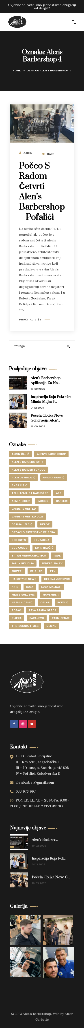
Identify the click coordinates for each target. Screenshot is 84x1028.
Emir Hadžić (44, 547)
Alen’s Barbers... (45, 839)
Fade (57, 555)
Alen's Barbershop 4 (27, 461)
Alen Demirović (23, 477)
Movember (50, 594)
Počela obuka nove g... (51, 877)
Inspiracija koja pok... (49, 858)
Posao (16, 610)
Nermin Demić (22, 602)
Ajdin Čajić (20, 454)
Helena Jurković (57, 579)
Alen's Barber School (28, 469)
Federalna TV (52, 563)
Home (17, 70)
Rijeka (17, 618)
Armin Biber (21, 501)
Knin (15, 586)
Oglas (45, 602)
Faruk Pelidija (23, 563)
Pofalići (63, 602)
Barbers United (24, 508)
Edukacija (41, 540)
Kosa (29, 586)
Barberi (62, 501)
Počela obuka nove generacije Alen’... (47, 418)
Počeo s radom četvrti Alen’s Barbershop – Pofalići (42, 191)
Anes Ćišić (19, 485)
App (58, 493)
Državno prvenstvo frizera (33, 532)
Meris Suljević (23, 594)
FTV (52, 571)
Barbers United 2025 (27, 516)
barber (42, 501)
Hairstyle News (24, 579)
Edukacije (19, 547)
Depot (45, 524)
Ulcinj (51, 625)
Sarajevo (36, 618)
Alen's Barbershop (51, 454)
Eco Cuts (19, 540)
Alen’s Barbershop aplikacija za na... (45, 380)
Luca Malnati (51, 586)
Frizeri (17, 571)
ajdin (28, 153)
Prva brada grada (42, 610)
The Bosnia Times (25, 625)
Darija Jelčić (22, 524)
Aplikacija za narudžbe (30, 493)
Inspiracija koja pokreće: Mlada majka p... (51, 399)
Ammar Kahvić (53, 477)
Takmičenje (61, 618)
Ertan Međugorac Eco (29, 555)
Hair (50, 154)
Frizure (36, 571)
